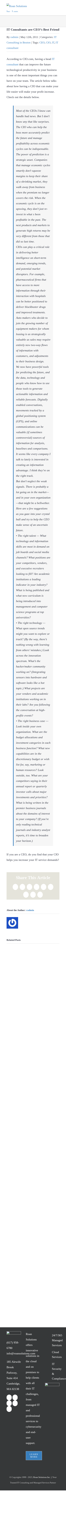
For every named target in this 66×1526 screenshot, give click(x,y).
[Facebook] (9, 1397)
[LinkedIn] (9, 1403)
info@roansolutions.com (21, 1353)
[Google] (9, 1409)
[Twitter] (15, 1397)
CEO (42, 42)
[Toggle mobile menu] (56, 8)
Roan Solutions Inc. (41, 1477)
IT (53, 42)
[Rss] (15, 1403)
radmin (14, 37)
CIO (48, 42)
